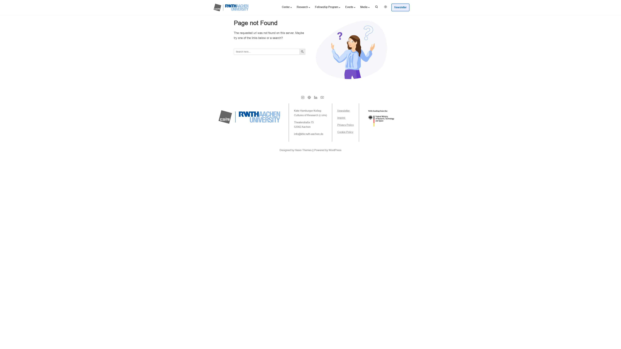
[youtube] (322, 98)
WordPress (335, 150)
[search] (376, 7)
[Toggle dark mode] (385, 7)
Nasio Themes (303, 150)
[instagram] (302, 98)
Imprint (341, 117)
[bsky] (309, 98)
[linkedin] (315, 98)
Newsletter (343, 110)
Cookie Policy (345, 132)
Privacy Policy (345, 125)
